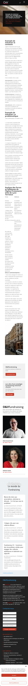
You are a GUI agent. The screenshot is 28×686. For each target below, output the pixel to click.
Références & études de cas (10, 644)
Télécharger (10, 394)
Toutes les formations (11, 660)
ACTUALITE (19, 506)
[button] (26, 666)
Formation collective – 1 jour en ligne (14, 662)
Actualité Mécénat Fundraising (11, 642)
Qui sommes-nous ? (8, 636)
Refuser (14, 679)
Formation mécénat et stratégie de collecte (13, 659)
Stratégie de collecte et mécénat (11, 653)
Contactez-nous (11, 374)
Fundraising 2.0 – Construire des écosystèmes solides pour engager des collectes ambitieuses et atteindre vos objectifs (13, 549)
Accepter (14, 675)
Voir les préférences (14, 682)
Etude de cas (12, 21)
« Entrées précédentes (8, 573)
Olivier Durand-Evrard (12, 20)
